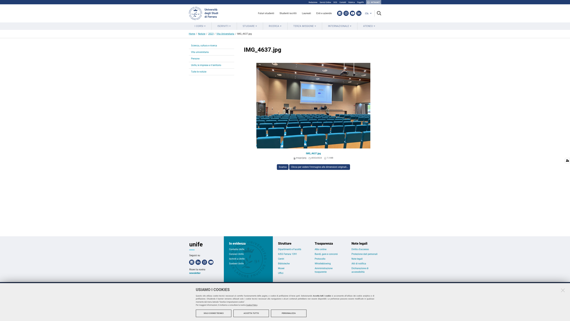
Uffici (280, 273)
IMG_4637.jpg (313, 153)
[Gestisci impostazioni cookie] (567, 160)
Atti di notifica (359, 263)
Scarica (283, 167)
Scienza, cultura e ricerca (204, 45)
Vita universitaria (200, 52)
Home (192, 33)
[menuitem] (200, 26)
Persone (195, 58)
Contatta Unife (236, 249)
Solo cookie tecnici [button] (214, 313)
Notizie (201, 33)
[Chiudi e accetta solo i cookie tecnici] (562, 290)
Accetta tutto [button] (251, 313)
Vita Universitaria (225, 33)
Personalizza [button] (289, 313)
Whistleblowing (323, 263)
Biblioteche (284, 263)
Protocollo (320, 258)
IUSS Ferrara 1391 (287, 254)
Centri (281, 258)
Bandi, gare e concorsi (326, 254)
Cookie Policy (251, 305)
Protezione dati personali (364, 254)
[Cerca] (378, 13)
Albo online (320, 249)
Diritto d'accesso (360, 249)
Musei (281, 268)
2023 (211, 33)
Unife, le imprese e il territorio (206, 65)
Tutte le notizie (198, 71)
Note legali (357, 258)
